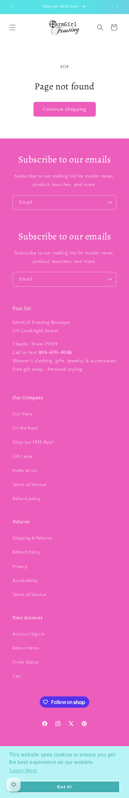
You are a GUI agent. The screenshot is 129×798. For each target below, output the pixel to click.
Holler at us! (25, 470)
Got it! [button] (64, 786)
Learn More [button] (23, 770)
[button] (12, 27)
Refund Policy (26, 552)
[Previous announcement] (11, 7)
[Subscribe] (109, 202)
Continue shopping (64, 109)
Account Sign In (29, 634)
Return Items (26, 648)
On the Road (25, 428)
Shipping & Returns (32, 538)
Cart (17, 676)
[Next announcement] (117, 7)
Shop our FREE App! (33, 442)
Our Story (23, 414)
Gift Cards (23, 456)
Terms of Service (29, 484)
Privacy (20, 566)
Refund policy (27, 498)
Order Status (26, 662)
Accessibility (25, 580)
